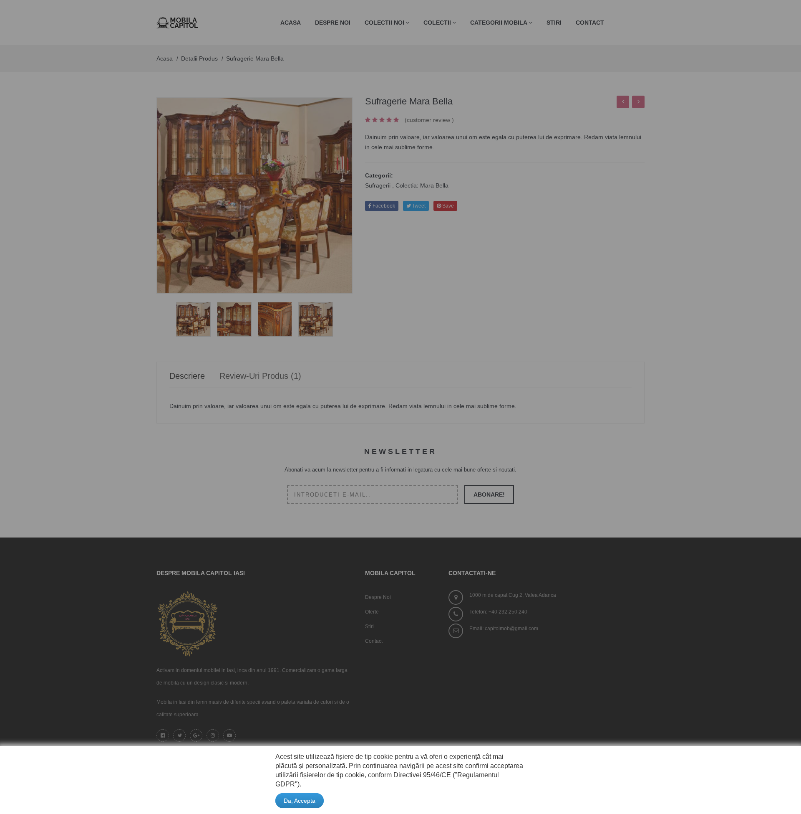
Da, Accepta (299, 800)
